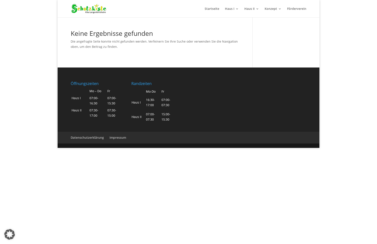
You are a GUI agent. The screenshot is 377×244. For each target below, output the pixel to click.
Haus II (249, 9)
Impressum (118, 137)
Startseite (212, 9)
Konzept (271, 9)
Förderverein (296, 9)
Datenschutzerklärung (87, 137)
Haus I (229, 9)
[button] (9, 234)
